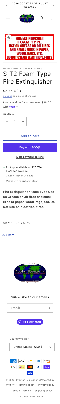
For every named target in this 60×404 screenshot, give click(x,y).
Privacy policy (46, 384)
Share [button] (10, 235)
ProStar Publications (28, 380)
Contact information (32, 396)
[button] (8, 18)
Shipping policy (43, 390)
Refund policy (26, 384)
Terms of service (21, 390)
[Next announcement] (53, 5)
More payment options (30, 156)
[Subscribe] (48, 308)
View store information (22, 181)
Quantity (8, 113)
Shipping (7, 96)
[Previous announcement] (6, 5)
